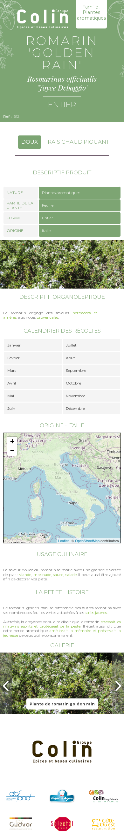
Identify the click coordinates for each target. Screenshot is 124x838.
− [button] (12, 451)
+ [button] (12, 441)
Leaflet (63, 540)
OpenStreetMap (87, 540)
